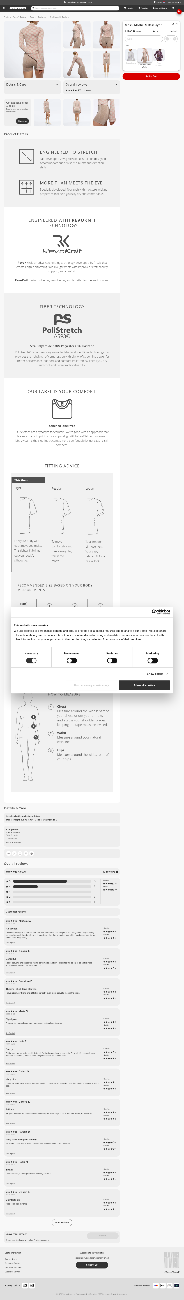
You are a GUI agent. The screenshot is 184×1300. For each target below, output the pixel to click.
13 (95, 881)
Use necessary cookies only (91, 685)
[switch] (72, 660)
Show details (155, 673)
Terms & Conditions (13, 1267)
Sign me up (22, 121)
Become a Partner (12, 1263)
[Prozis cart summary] (173, 8)
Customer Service (12, 1272)
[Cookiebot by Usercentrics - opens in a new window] (154, 612)
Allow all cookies (144, 685)
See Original (10, 943)
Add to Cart (151, 76)
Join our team (11, 1259)
